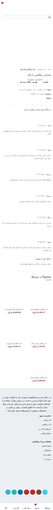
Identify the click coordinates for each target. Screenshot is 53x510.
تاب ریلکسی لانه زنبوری (14, 343)
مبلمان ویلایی (46, 433)
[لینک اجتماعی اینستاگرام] (38, 492)
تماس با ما (47, 455)
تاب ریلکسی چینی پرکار (38, 343)
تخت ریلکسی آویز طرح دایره (14, 309)
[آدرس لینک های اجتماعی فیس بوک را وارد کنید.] (43, 98)
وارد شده (27, 264)
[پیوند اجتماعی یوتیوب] (32, 492)
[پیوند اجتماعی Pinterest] (37, 98)
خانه (49, 69)
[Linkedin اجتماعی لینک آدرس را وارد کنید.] (34, 98)
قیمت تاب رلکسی (37, 94)
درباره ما (48, 459)
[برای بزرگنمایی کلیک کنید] (46, 60)
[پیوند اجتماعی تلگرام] (29, 98)
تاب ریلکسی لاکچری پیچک (38, 377)
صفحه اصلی (46, 446)
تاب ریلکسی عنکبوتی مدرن (39, 309)
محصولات (47, 450)
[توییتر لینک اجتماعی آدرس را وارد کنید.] (40, 98)
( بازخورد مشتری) (35, 80)
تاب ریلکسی (41, 69)
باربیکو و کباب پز (45, 429)
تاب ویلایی (47, 420)
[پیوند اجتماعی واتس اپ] (31, 98)
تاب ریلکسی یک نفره (27, 69)
